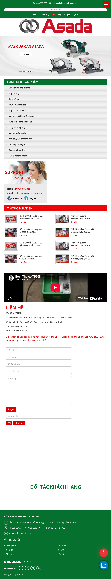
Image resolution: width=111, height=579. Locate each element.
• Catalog (8, 549)
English (74, 14)
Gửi (9, 423)
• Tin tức (8, 554)
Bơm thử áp (12, 99)
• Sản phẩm (61, 545)
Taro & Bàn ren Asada (16, 155)
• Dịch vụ (60, 549)
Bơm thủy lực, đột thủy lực (19, 138)
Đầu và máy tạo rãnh (16, 104)
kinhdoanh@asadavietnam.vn (64, 3)
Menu (106, 4)
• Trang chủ (10, 545)
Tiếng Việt (60, 14)
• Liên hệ (60, 554)
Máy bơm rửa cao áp (16, 133)
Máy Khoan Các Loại (16, 110)
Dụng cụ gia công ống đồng (19, 121)
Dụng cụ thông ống (15, 127)
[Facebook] (21, 568)
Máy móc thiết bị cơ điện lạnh (20, 116)
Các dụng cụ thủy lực (16, 144)
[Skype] (32, 568)
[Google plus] (27, 568)
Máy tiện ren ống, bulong (18, 87)
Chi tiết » (23, 222)
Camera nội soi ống (15, 150)
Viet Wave (21, 574)
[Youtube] (38, 568)
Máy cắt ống (12, 93)
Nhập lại (19, 423)
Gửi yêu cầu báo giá (41, 14)
